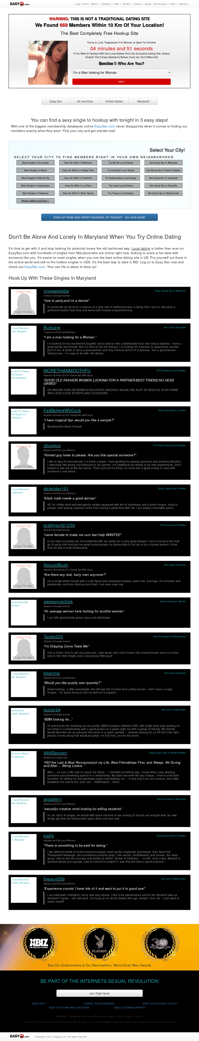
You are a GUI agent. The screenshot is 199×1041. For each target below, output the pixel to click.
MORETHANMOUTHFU (67, 370)
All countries (85, 101)
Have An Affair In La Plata (78, 185)
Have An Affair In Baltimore (78, 162)
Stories (127, 3)
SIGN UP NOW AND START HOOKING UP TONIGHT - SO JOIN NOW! (99, 217)
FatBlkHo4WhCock (62, 410)
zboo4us (52, 445)
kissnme (52, 673)
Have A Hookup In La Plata (172, 410)
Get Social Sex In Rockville (163, 185)
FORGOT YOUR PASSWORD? (99, 1003)
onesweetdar (56, 291)
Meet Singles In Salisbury (36, 193)
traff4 (49, 835)
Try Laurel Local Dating (121, 185)
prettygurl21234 (59, 525)
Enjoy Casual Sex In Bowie (172, 488)
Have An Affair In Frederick (78, 177)
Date (117, 3)
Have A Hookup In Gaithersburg (169, 636)
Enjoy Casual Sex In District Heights (167, 752)
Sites (173, 3)
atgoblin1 (53, 799)
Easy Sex (56, 101)
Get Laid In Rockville (175, 672)
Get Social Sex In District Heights (163, 170)
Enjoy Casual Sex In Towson (171, 835)
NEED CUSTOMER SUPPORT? (130, 1007)
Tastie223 (53, 636)
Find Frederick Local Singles (171, 370)
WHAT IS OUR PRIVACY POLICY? (160, 1003)
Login (78, 3)
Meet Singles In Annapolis (35, 162)
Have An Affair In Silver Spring (78, 193)
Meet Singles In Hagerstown (35, 185)
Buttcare (52, 327)
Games (138, 3)
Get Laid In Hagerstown (174, 709)
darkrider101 (56, 488)
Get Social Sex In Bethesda (164, 162)
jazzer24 (52, 709)
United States (114, 101)
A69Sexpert (55, 753)
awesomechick (58, 601)
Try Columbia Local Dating (120, 170)
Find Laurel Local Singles (173, 524)
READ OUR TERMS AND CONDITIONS (69, 1007)
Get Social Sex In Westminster (163, 193)
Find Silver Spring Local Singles (169, 445)
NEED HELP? (39, 1003)
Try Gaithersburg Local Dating (120, 177)
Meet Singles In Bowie (35, 170)
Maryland (143, 101)
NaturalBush (56, 565)
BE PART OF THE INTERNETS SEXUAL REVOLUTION (99, 981)
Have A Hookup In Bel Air (173, 601)
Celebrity (106, 3)
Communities (160, 3)
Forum (85, 3)
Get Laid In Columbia (175, 564)
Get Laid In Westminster (173, 878)
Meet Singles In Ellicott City (35, 177)
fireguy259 (54, 879)
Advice (148, 3)
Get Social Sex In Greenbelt (163, 177)
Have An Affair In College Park (78, 170)
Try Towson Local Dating (120, 193)
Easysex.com (60, 1036)
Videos (94, 3)
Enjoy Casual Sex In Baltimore (170, 290)
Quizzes (183, 3)
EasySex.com (104, 126)
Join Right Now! (99, 993)
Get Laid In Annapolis (175, 327)
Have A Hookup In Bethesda (171, 799)
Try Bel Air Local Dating (121, 162)
